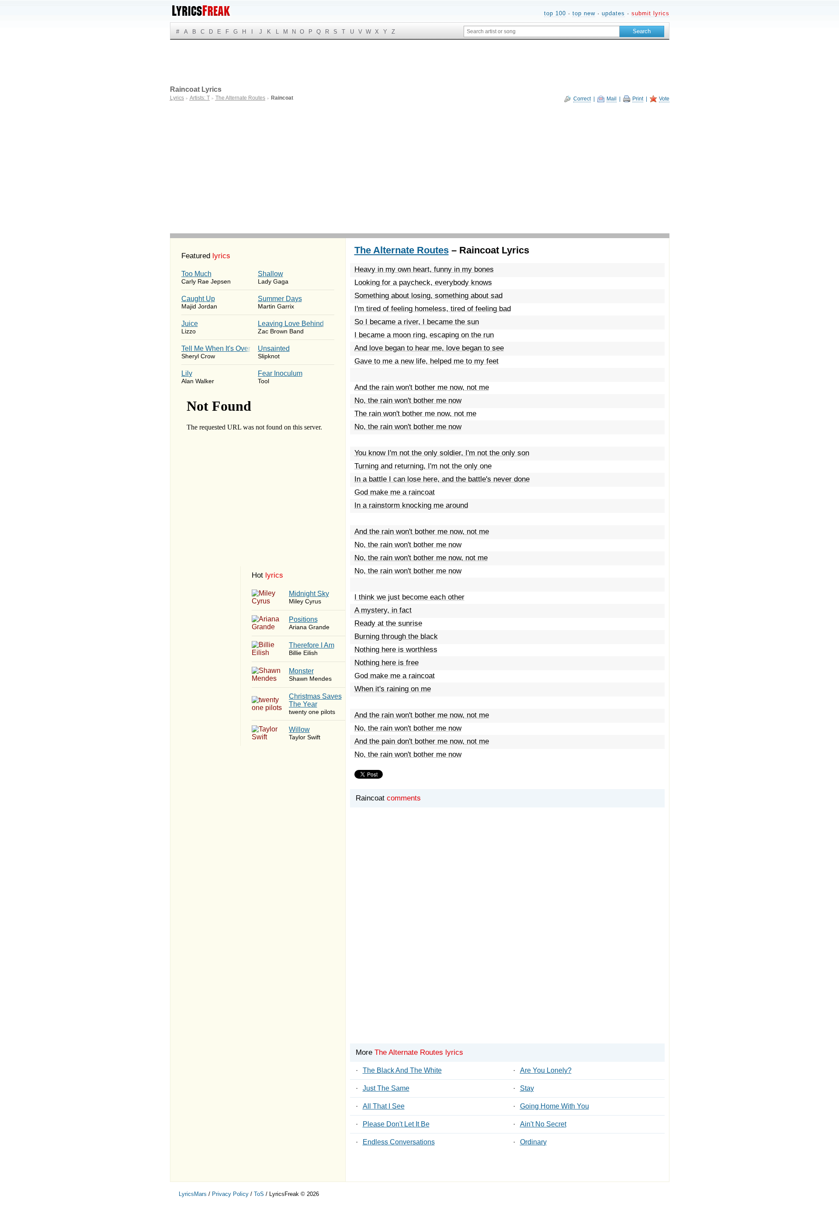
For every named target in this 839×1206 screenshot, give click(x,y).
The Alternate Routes (401, 250)
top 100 (555, 13)
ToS (259, 1194)
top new (583, 13)
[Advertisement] (419, 168)
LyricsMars (193, 1194)
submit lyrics (650, 13)
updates (613, 13)
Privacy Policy (230, 1194)
